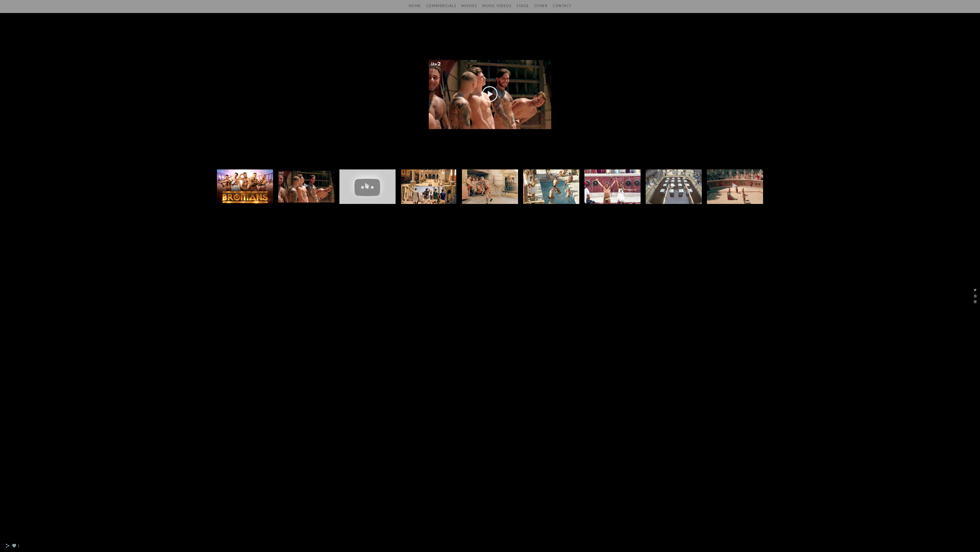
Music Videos (496, 6)
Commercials (441, 6)
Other (541, 6)
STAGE (523, 6)
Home (415, 6)
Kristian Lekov (490, 24)
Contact (562, 6)
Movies (469, 6)
